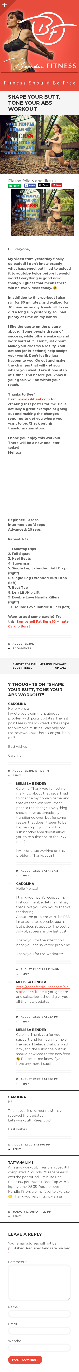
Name (13, 1307)
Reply (17, 775)
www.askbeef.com (34, 399)
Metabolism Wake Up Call (53, 666)
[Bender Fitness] (39, 47)
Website (14, 1341)
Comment (17, 1262)
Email (12, 1324)
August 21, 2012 (23, 643)
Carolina (17, 704)
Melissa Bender (31, 784)
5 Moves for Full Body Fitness (25, 666)
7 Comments (22, 648)
